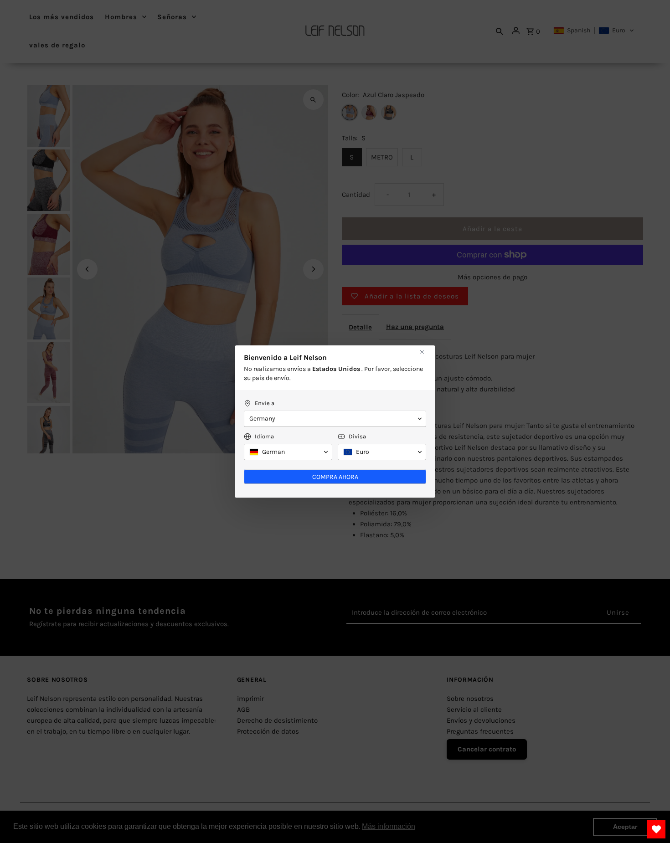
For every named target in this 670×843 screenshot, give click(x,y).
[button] (335, 419)
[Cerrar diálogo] (422, 352)
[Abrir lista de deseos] (656, 829)
